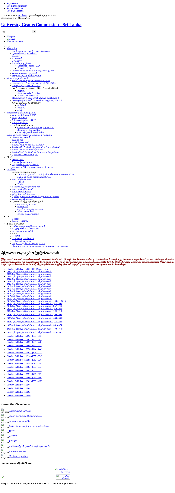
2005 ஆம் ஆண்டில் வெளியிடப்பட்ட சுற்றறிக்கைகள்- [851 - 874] (34, 325)
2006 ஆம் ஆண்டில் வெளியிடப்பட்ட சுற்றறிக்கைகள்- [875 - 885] (34, 321)
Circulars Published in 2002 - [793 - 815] (24, 336)
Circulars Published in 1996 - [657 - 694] (24, 356)
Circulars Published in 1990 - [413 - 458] (24, 377)
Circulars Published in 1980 (18, 395)
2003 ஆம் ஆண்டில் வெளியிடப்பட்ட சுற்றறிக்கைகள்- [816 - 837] (34, 332)
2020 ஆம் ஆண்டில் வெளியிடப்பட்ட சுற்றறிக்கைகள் (29, 284)
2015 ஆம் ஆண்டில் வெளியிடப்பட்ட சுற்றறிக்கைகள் (29, 296)
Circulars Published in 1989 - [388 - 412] (24, 381)
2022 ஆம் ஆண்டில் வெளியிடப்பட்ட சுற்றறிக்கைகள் (29, 279)
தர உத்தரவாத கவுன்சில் (19, 421)
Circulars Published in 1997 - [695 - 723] (24, 352)
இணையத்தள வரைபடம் (20, 411)
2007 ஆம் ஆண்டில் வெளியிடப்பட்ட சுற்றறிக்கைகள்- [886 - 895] (34, 318)
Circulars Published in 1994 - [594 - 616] (24, 363)
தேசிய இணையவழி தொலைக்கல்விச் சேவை (29, 426)
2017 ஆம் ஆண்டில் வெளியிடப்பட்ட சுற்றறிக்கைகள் (29, 291)
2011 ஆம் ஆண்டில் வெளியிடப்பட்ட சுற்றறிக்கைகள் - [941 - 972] (35, 306)
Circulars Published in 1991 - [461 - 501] (24, 374)
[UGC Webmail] (63, 477)
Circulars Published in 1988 (18, 385)
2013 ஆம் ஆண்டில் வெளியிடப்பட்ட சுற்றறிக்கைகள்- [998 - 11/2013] (36, 301)
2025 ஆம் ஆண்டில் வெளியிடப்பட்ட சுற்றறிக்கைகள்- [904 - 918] (34, 311)
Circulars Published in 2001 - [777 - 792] (24, 339)
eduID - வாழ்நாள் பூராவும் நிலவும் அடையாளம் (29, 446)
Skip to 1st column (15, 8)
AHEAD (13, 436)
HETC (12, 431)
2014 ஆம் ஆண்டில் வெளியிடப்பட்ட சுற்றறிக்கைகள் (29, 298)
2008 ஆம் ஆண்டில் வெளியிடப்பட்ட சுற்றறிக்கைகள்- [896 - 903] (34, 314)
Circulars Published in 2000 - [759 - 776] (24, 342)
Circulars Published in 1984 (18, 388)
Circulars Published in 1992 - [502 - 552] (24, 370)
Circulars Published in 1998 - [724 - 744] (24, 349)
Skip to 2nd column (15, 11)
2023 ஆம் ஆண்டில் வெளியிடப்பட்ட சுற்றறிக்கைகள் (29, 276)
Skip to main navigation (17, 6)
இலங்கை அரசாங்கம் (18, 456)
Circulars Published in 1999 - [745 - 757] (24, 345)
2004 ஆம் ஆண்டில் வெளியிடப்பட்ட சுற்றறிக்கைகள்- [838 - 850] (34, 329)
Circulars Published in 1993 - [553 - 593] (24, 367)
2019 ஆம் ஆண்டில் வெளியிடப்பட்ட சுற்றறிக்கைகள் (29, 286)
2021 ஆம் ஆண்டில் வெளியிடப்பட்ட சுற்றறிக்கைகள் (29, 281)
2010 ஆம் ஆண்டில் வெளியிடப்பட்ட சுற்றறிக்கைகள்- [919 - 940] (34, 308)
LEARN (13, 441)
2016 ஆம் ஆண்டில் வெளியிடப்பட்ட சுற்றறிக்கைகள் (29, 294)
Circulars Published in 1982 (18, 392)
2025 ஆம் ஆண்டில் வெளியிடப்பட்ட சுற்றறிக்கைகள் (29, 271)
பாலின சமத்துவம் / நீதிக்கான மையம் (25, 416)
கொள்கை (22, 15)
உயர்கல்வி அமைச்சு (17, 451)
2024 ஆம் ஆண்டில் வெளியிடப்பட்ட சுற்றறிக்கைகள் (29, 274)
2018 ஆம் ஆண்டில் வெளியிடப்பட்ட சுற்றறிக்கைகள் (29, 289)
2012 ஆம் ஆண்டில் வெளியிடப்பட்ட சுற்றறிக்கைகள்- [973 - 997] (34, 303)
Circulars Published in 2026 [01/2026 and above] (28, 269)
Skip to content (13, 3)
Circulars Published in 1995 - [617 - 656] (24, 360)
